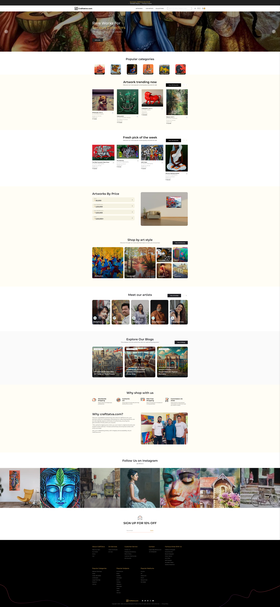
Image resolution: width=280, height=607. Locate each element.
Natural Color (144, 580)
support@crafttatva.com (155, 549)
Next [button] (274, 31)
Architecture (120, 571)
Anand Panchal (169, 551)
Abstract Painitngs (97, 571)
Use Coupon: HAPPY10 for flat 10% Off (140, 2)
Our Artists (95, 551)
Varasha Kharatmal (169, 564)
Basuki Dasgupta (169, 554)
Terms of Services (155, 603)
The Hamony (120, 160)
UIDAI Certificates (113, 549)
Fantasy (119, 582)
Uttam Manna (168, 556)
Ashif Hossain (168, 560)
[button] (186, 85)
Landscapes (95, 577)
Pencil (142, 577)
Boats (118, 573)
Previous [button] (6, 31)
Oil (141, 573)
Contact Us (127, 549)
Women (119, 592)
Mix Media (143, 582)
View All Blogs (181, 342)
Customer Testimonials (130, 556)
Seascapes (119, 586)
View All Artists (174, 295)
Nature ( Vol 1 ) (170, 117)
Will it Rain (144, 162)
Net (186, 295)
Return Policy (128, 554)
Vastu (118, 590)
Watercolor (143, 575)
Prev (184, 295)
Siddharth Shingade (170, 549)
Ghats (93, 573)
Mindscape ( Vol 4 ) (97, 112)
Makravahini (120, 116)
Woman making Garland (172, 173)
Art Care (110, 551)
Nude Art (94, 582)
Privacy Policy (165, 603)
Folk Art (94, 584)
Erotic (118, 580)
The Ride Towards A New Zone (100, 162)
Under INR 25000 (96, 575)
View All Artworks (173, 85)
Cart (93, 556)
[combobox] (179, 8)
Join (151, 530)
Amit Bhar (167, 558)
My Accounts (128, 558)
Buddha (119, 575)
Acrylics (143, 571)
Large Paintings (96, 580)
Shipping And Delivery (130, 551)
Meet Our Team (96, 549)
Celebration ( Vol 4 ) (147, 108)
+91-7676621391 (152, 551)
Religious (119, 584)
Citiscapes (119, 577)
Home (93, 554)
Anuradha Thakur (169, 562)
